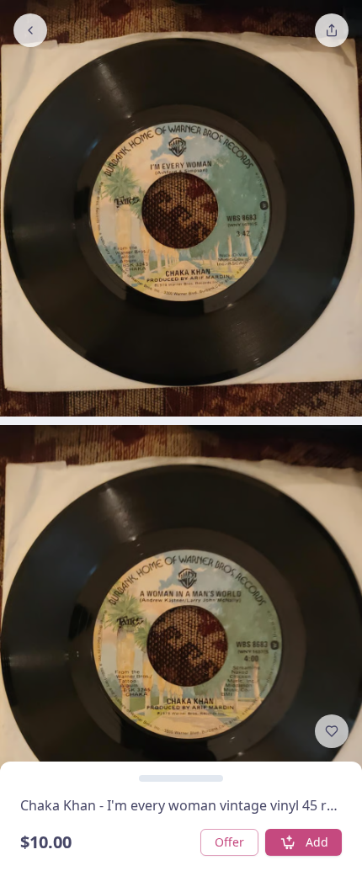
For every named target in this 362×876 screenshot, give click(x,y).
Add (317, 842)
